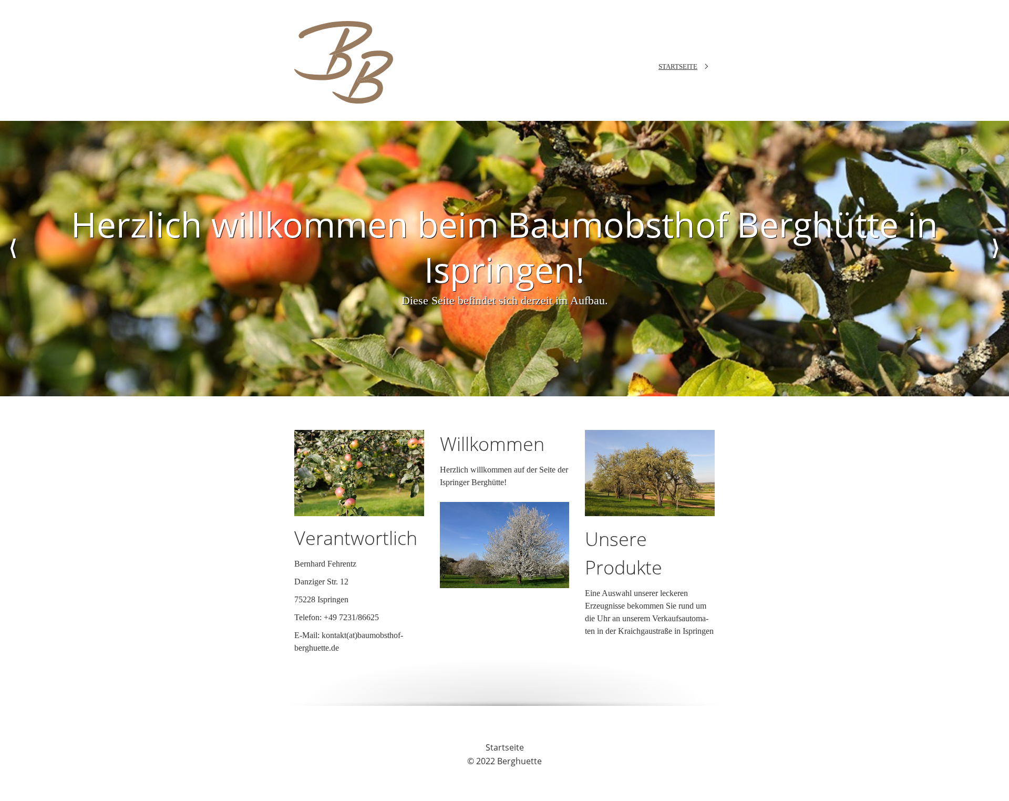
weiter (996, 258)
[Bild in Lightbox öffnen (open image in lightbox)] (359, 473)
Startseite (677, 66)
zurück (13, 258)
